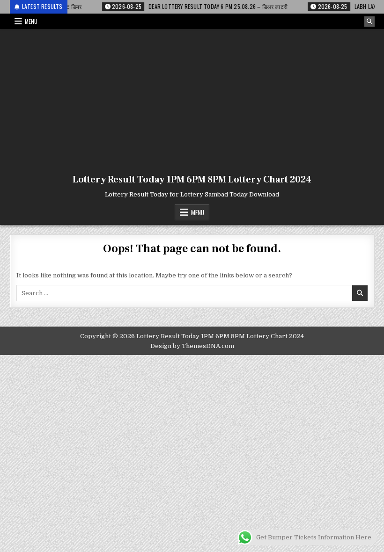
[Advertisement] (192, 100)
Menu (31, 21)
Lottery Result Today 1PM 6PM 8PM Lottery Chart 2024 (192, 180)
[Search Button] (369, 21)
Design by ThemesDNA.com (192, 345)
